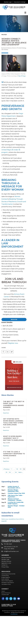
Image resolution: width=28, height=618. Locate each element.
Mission (3, 591)
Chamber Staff (5, 594)
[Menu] (25, 13)
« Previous (6, 469)
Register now (13, 343)
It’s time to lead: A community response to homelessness (14, 454)
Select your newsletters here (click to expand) (12, 520)
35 (6, 472)
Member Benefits (6, 557)
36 (10, 472)
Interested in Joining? (19, 2)
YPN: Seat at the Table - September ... (15, 496)
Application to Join (6, 563)
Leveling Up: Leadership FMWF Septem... (15, 503)
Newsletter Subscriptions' (7, 582)
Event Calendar (5, 579)
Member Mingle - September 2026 (13, 490)
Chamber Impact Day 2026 (16, 493)
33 (20, 469)
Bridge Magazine (5, 577)
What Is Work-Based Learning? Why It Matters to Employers (13, 438)
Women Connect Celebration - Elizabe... (15, 499)
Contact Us (4, 565)
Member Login (8, 2)
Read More (6, 413)
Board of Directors (6, 592)
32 (17, 469)
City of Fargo (22, 76)
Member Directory (6, 561)
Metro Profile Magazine (7, 580)
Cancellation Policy (6, 584)
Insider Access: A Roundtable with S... (14, 487)
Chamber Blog (5, 575)
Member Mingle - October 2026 (16, 506)
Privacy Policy (5, 567)
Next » (20, 472)
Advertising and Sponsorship (8, 573)
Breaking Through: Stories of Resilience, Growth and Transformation (13, 201)
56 (16, 472)
